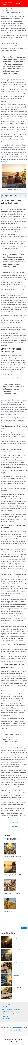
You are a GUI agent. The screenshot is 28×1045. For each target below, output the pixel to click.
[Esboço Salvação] (6, 993)
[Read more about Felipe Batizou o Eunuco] (10, 885)
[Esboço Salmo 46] (6, 980)
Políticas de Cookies (8, 1011)
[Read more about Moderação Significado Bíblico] (10, 867)
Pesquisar (24, 927)
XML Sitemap (6, 1018)
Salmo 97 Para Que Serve (12, 856)
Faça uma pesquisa (5, 924)
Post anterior (14, 822)
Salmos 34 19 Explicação (19, 949)
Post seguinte (14, 826)
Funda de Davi (9, 911)
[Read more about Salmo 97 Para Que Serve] (10, 848)
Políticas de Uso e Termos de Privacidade (11, 1015)
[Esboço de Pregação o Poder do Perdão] (6, 967)
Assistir (18, 3)
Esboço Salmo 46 (17, 975)
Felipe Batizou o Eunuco (12, 893)
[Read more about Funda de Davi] (10, 903)
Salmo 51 (19, 726)
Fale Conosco (6, 1004)
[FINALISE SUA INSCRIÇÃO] (6, 942)
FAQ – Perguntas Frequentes (11, 1009)
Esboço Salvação (17, 987)
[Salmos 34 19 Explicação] (6, 955)
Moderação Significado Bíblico (13, 875)
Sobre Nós (5, 1007)
